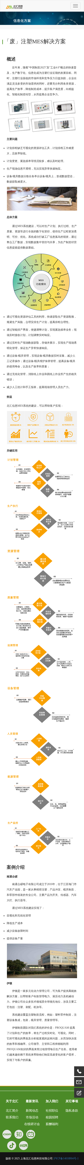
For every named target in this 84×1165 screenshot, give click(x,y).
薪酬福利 (52, 1124)
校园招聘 (52, 1117)
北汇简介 (12, 1110)
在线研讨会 (32, 1124)
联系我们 (12, 1117)
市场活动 (32, 1117)
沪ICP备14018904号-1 (66, 1158)
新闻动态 (32, 1110)
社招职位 (52, 1110)
